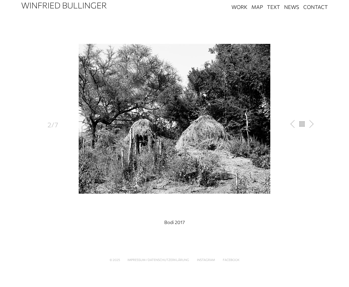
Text (273, 7)
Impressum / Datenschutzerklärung (158, 259)
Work (239, 7)
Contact (315, 7)
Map (257, 7)
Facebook (231, 259)
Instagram (206, 259)
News (291, 7)
